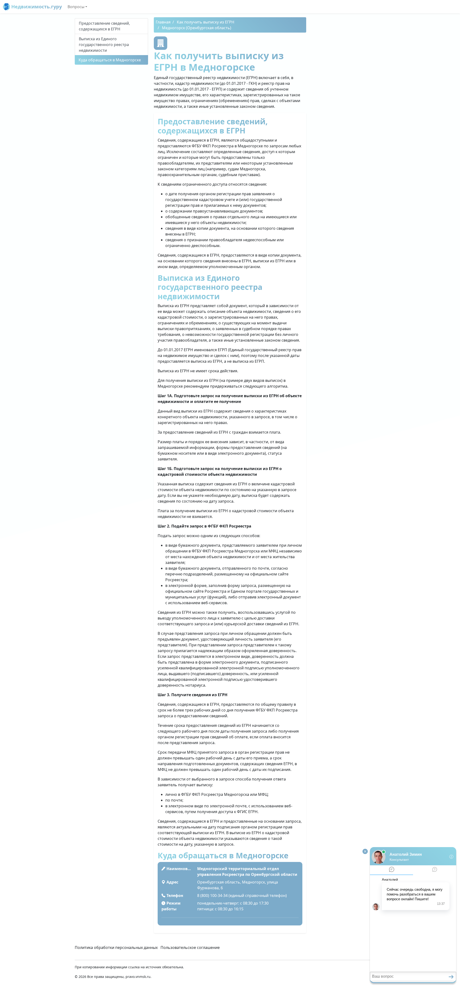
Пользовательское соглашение (190, 947)
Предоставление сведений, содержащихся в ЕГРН (104, 26)
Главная (163, 22)
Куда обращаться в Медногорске (110, 60)
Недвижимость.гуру (36, 6)
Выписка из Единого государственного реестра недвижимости (104, 44)
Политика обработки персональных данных (116, 947)
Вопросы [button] (76, 6)
